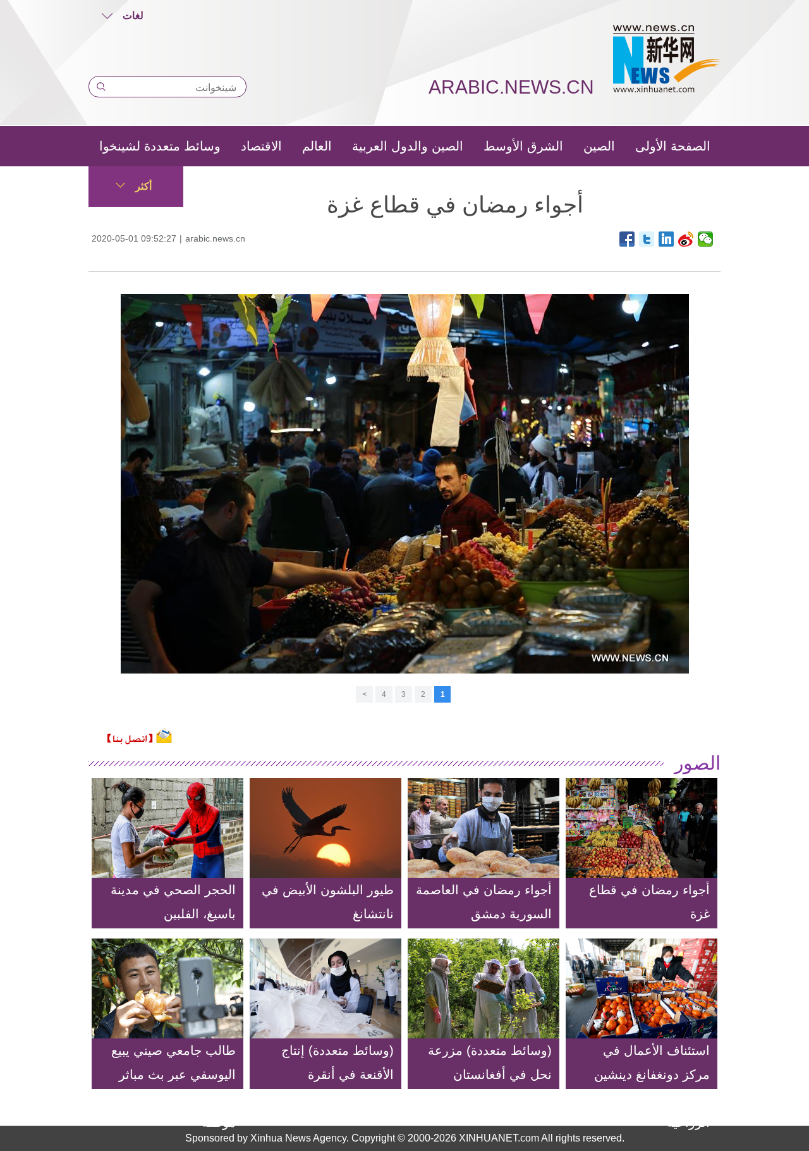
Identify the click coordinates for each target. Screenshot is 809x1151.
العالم (317, 146)
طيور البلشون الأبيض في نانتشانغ (328, 902)
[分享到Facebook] (627, 239)
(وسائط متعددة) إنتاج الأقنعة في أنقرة (337, 1062)
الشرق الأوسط (523, 146)
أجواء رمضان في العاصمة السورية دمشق (484, 902)
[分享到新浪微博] (686, 239)
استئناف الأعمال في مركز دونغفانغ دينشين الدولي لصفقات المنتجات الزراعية (643, 1086)
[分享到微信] (706, 239)
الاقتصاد (261, 146)
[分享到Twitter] (647, 239)
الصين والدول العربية (407, 146)
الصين (599, 146)
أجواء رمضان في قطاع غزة (649, 902)
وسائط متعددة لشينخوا (160, 146)
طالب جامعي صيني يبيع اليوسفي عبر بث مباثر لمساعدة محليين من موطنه (173, 1086)
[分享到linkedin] (666, 239)
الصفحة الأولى (672, 146)
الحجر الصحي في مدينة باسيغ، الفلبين (173, 902)
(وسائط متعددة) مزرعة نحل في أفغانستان (490, 1062)
